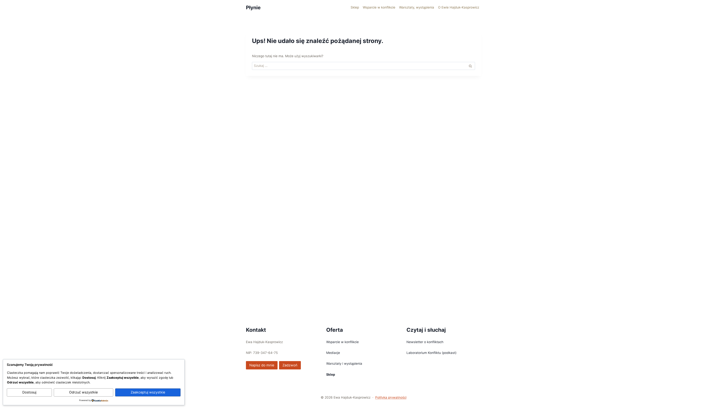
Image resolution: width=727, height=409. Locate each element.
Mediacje (333, 353)
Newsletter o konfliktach (424, 342)
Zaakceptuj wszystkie (148, 392)
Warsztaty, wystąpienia (416, 7)
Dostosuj (29, 392)
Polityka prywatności (390, 397)
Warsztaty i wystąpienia (344, 363)
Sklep (355, 7)
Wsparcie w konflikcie (379, 7)
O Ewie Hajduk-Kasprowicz (458, 7)
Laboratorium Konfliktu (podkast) (431, 353)
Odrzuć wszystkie (83, 392)
